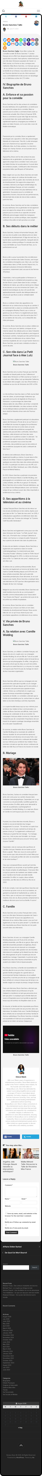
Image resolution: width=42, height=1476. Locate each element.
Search (5, 1264)
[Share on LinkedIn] (36, 16)
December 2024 (8, 1335)
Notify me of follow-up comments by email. (20, 1222)
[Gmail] (13, 44)
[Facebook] (25, 40)
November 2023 (8, 1358)
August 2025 (7, 1317)
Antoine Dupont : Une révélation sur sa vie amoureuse (21, 1290)
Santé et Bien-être (9, 1387)
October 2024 (7, 1340)
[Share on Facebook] (16, 16)
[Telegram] (32, 44)
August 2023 (7, 1365)
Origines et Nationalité (10, 1385)
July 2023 (6, 1367)
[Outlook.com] (17, 44)
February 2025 (8, 1330)
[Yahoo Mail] (28, 44)
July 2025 (6, 1319)
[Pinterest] (17, 40)
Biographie (6, 1380)
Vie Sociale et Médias (10, 1394)
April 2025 (6, 1326)
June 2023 (6, 1370)
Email (24, 1199)
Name (7, 1199)
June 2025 (6, 1321)
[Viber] (25, 44)
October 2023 (7, 1360)
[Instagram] (32, 40)
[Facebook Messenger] (9, 44)
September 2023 (8, 1363)
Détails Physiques (9, 1383)
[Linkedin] (13, 40)
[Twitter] (5, 40)
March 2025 (7, 1328)
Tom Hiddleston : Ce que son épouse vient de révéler (21, 1293)
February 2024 (8, 1351)
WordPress (20, 1457)
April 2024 (6, 1347)
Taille (17, 51)
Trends (5, 21)
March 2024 (7, 1349)
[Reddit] (9, 40)
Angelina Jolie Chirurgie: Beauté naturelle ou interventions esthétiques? (10, 1167)
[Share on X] (6, 16)
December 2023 (8, 1356)
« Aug (20, 1427)
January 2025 (7, 1333)
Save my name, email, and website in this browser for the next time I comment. (21, 1215)
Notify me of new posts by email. (16, 1228)
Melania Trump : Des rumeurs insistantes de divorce (20, 1286)
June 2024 (6, 1342)
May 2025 (6, 1323)
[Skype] (21, 44)
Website (8, 1206)
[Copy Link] (5, 44)
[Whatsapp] (21, 40)
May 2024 (6, 1344)
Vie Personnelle (8, 1392)
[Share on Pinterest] (26, 16)
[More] (5, 48)
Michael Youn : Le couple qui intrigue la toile (17, 1288)
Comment (9, 1185)
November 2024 (8, 1337)
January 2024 (7, 1353)
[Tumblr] (28, 40)
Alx (33, 1457)
